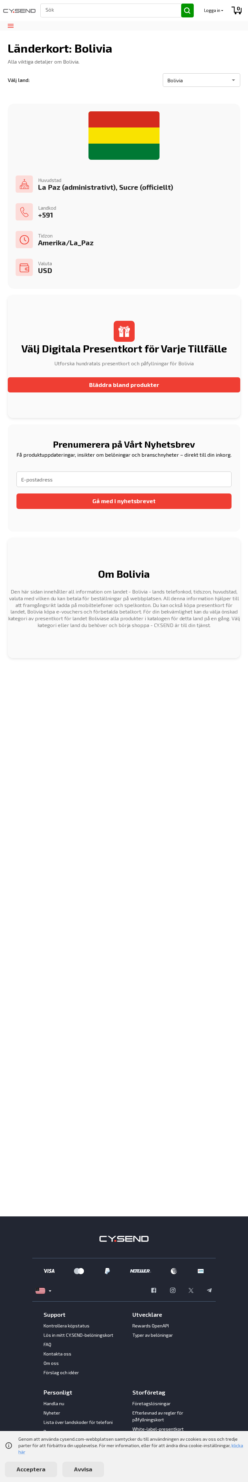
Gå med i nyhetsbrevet (124, 500)
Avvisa (83, 1469)
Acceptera (31, 1469)
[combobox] (108, 9)
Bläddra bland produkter (124, 384)
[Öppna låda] (10, 26)
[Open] (233, 80)
